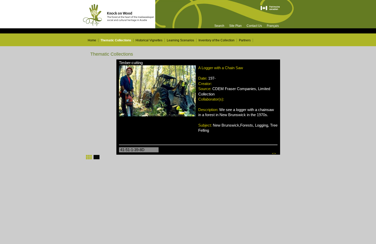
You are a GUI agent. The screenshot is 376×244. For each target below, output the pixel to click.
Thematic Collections (116, 40)
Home (92, 40)
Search (219, 26)
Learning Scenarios (180, 40)
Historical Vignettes (149, 40)
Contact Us (254, 26)
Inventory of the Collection (216, 40)
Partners (245, 40)
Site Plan (235, 26)
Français (273, 26)
